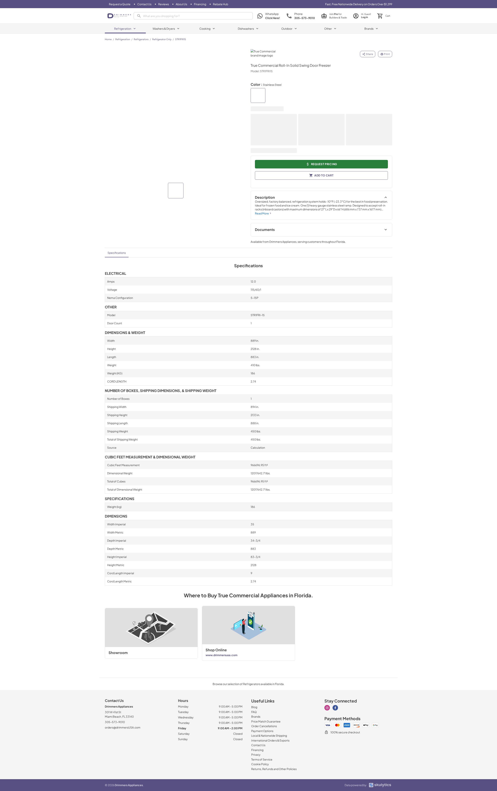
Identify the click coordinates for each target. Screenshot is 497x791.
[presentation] (193, 15)
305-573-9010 (115, 722)
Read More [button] (262, 213)
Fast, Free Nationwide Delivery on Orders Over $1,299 (358, 4)
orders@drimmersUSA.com (122, 727)
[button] (175, 190)
